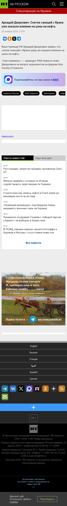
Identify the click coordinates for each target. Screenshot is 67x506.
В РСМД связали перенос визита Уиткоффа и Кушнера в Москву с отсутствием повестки (30, 230)
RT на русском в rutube (37, 388)
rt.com (22, 442)
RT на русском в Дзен (53, 388)
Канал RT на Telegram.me (5, 388)
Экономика (49, 93)
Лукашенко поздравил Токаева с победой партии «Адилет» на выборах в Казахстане (32, 218)
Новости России (11, 93)
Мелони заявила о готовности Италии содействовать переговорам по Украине (27, 182)
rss (62, 388)
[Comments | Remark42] (33, 117)
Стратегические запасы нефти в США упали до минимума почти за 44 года (31, 194)
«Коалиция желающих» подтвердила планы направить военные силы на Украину (29, 206)
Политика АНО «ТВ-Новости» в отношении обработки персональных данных (33, 461)
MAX (55, 79)
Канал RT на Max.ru (29, 388)
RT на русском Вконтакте (13, 388)
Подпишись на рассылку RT (5, 397)
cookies (14, 501)
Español (33, 372)
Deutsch (33, 352)
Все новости (33, 242)
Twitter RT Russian (21, 388)
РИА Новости (31, 93)
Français (34, 359)
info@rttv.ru (40, 455)
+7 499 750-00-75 (50, 452)
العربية (33, 365)
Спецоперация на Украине (33, 11)
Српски (33, 378)
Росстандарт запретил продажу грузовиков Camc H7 (32, 170)
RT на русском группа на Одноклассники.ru (45, 388)
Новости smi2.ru (7, 136)
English (33, 345)
